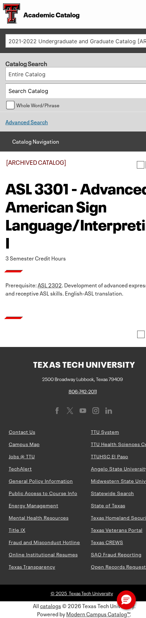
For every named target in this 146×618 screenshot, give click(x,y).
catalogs (50, 605)
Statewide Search (112, 492)
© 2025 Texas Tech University (82, 592)
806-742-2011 (83, 390)
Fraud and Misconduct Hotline (44, 541)
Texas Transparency (32, 566)
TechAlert (20, 468)
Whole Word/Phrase (37, 105)
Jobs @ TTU (22, 456)
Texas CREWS (107, 541)
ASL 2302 (50, 285)
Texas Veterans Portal (117, 529)
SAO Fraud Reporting (116, 554)
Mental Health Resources (39, 517)
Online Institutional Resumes (43, 554)
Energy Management (33, 505)
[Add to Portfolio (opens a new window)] (140, 165)
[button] (126, 599)
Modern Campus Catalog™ (98, 613)
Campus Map (24, 443)
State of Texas (108, 505)
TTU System (105, 431)
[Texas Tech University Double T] (10, 14)
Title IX (17, 529)
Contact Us (22, 431)
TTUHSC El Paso (109, 456)
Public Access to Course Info (43, 492)
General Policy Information (41, 480)
